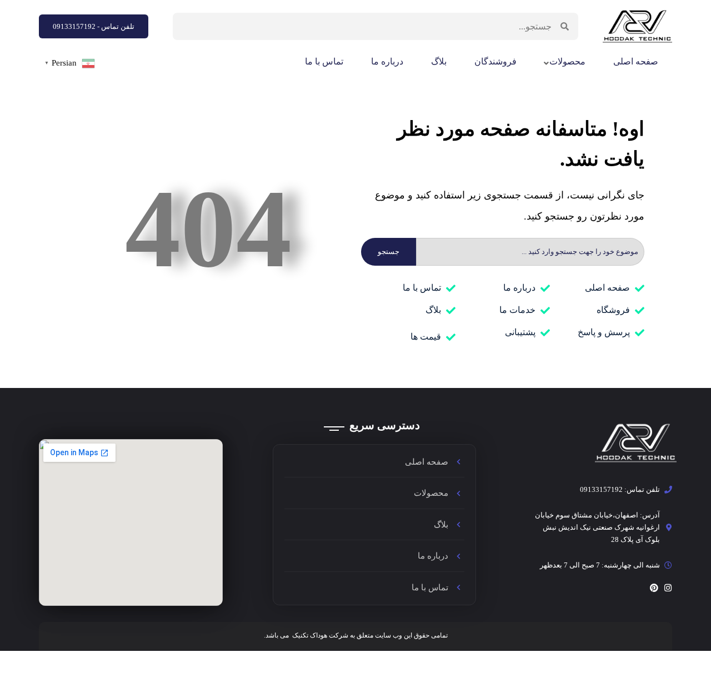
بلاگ (439, 61)
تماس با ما (324, 61)
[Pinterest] (654, 588)
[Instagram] (668, 588)
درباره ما (387, 61)
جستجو (388, 251)
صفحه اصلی (635, 61)
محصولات (567, 61)
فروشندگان (495, 61)
